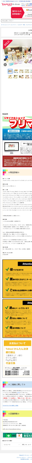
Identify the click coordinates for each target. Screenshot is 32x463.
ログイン (24, 5)
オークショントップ (5, 24)
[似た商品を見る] (5, 64)
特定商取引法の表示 (25, 459)
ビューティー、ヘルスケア (16, 24)
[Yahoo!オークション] (11, 3)
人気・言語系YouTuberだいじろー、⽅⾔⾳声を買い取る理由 (16, 1)
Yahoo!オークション (24, 455)
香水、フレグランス (27, 24)
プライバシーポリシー (21, 457)
